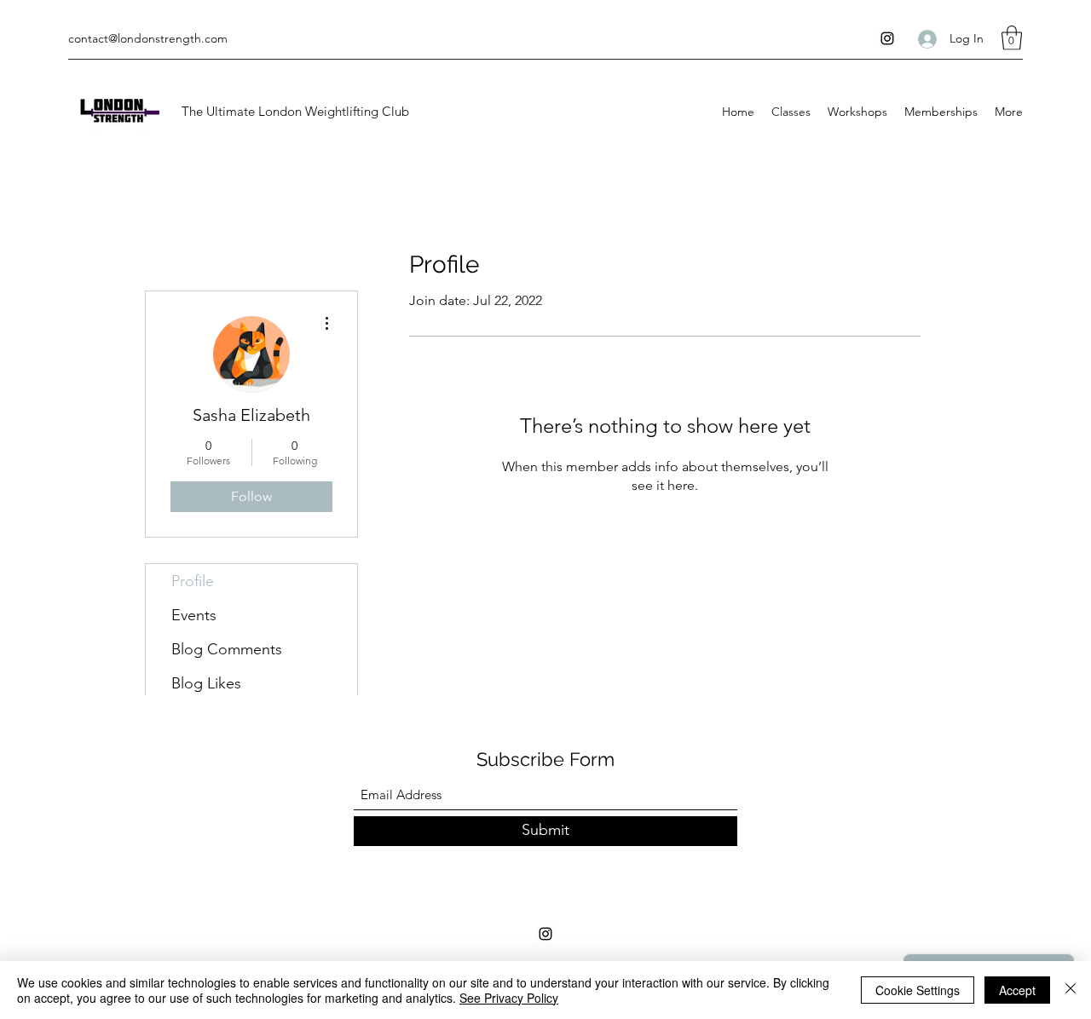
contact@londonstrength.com (148, 38)
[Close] (1070, 990)
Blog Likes (206, 683)
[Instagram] (887, 38)
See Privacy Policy (508, 997)
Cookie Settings (917, 990)
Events (193, 615)
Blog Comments (226, 649)
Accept (1017, 990)
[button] (1012, 38)
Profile (192, 581)
